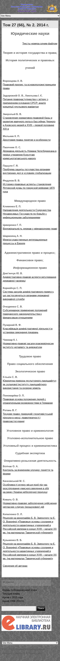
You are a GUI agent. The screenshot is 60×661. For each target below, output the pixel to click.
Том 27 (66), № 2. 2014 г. (26, 25)
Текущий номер (11, 593)
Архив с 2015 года (12, 597)
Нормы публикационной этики (19, 590)
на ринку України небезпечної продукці (25, 492)
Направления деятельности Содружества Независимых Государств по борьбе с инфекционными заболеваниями (27, 214)
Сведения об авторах (15, 565)
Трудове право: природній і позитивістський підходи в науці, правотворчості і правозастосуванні (28, 417)
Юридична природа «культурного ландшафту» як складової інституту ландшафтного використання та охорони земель (29, 384)
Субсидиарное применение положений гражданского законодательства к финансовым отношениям (25, 314)
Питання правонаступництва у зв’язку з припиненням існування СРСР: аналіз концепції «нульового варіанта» (25, 103)
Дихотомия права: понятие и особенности (26, 139)
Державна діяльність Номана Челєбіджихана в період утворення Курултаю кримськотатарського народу (29, 155)
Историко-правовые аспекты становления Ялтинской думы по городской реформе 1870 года (29, 188)
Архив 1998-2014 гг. (13, 601)
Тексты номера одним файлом (39, 43)
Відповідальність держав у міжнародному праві (30, 228)
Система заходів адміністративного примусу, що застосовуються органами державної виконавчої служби (28, 295)
